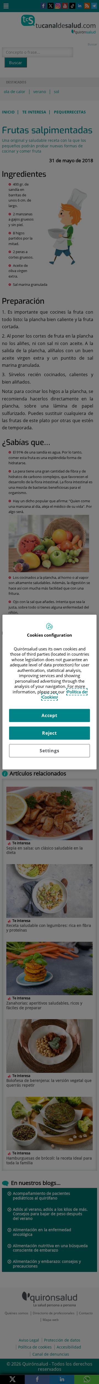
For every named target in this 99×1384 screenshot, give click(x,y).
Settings (49, 751)
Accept (49, 715)
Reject (49, 733)
